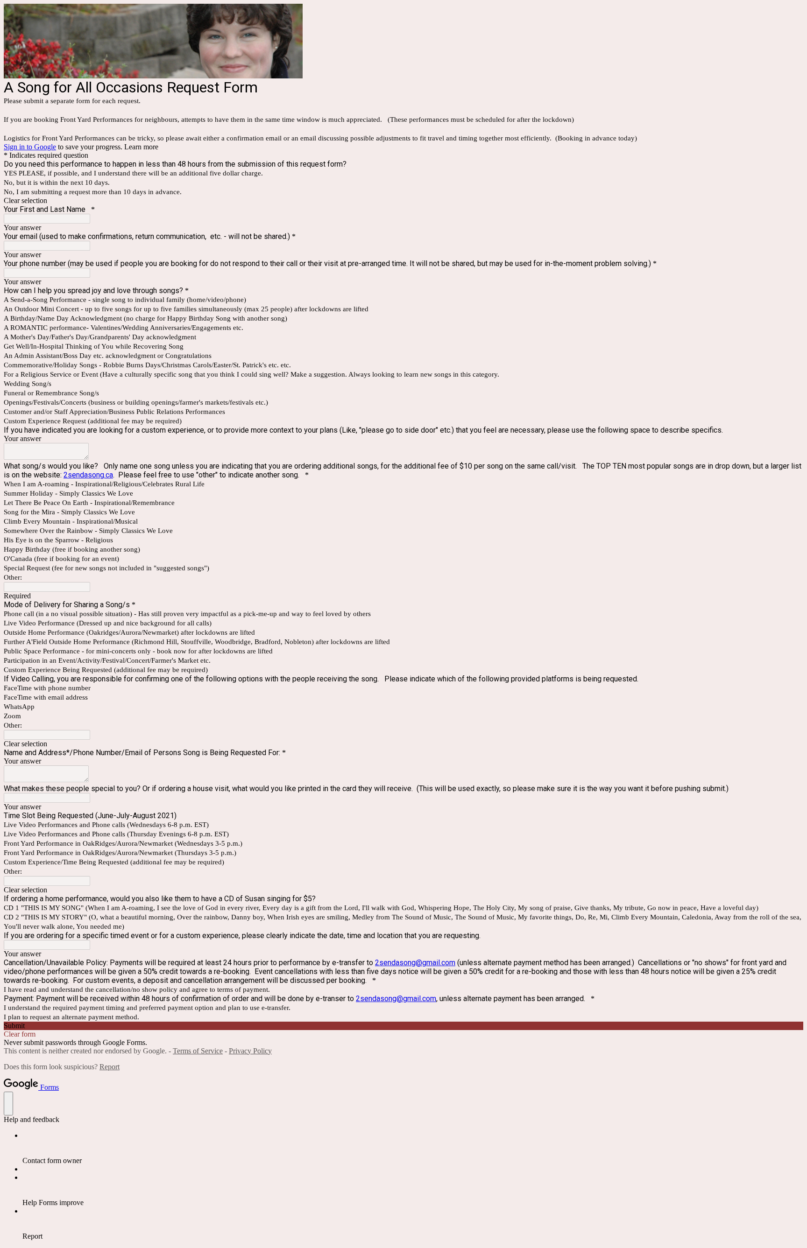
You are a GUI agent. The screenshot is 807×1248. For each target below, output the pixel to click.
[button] (403, 200)
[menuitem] (412, 1148)
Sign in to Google (30, 147)
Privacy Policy (250, 1051)
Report (109, 1067)
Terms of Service (198, 1051)
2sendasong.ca (88, 474)
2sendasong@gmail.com (415, 962)
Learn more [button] (141, 147)
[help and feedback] (8, 1103)
